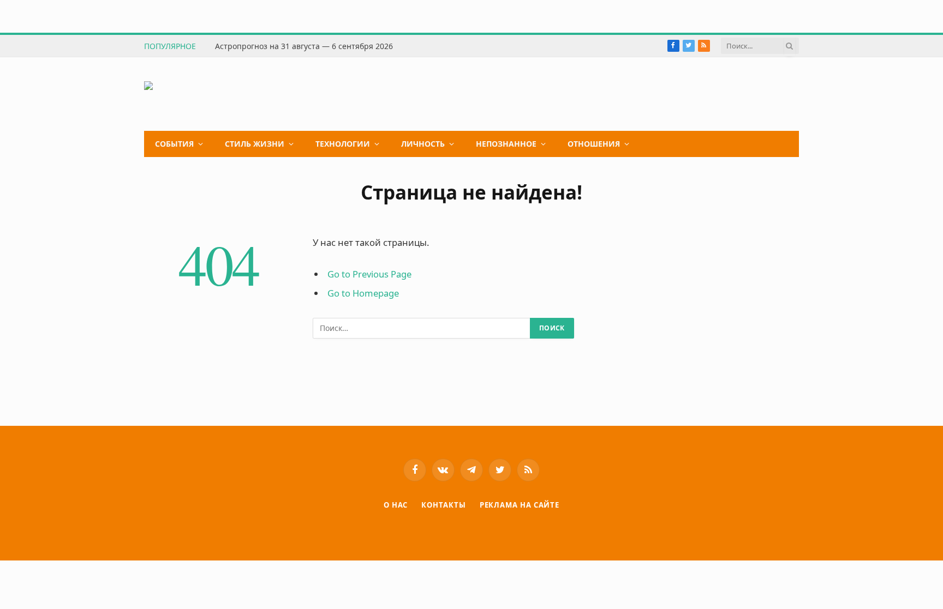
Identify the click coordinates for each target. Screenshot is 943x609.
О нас (396, 505)
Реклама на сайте (520, 505)
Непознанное (506, 143)
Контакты (443, 505)
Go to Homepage (363, 293)
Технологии (342, 143)
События (174, 143)
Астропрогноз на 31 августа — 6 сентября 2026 (304, 46)
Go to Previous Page (369, 274)
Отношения (594, 143)
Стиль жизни (254, 143)
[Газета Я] (226, 94)
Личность (423, 143)
